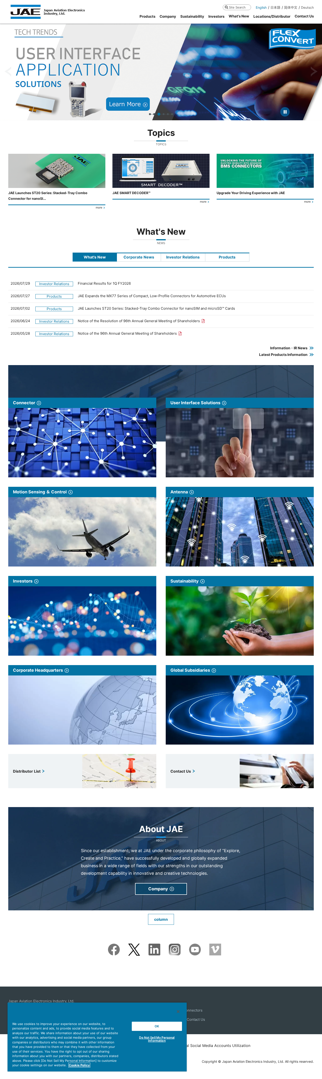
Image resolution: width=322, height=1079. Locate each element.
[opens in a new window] (114, 947)
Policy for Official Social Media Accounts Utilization (204, 1045)
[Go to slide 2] (154, 114)
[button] (8, 72)
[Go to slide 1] (150, 114)
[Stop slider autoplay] (285, 112)
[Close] (178, 1011)
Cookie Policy (79, 1065)
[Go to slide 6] (172, 114)
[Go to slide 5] (168, 114)
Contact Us (196, 1019)
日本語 (275, 7)
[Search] (226, 7)
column (161, 919)
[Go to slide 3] (158, 114)
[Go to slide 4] (163, 114)
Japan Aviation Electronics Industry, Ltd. (41, 1001)
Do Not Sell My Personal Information (156, 1039)
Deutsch (307, 7)
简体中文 (290, 7)
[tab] (95, 257)
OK (157, 1026)
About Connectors (187, 1010)
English (261, 7)
